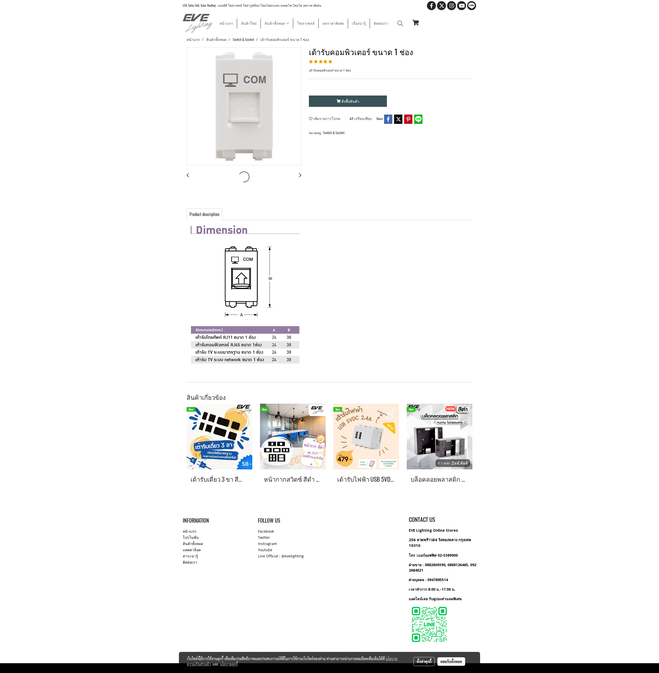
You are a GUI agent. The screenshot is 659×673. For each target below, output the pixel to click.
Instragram (267, 543)
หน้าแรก (226, 23)
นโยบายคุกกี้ (229, 664)
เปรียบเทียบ (362, 118)
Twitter (264, 537)
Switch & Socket (333, 132)
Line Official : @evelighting (281, 556)
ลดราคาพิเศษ (333, 23)
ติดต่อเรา (381, 23)
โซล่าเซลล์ (306, 23)
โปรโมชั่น (191, 537)
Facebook (266, 531)
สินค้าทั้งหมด (275, 23)
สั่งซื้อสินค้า (350, 101)
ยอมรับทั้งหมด (451, 661)
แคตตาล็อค (192, 549)
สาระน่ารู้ (190, 556)
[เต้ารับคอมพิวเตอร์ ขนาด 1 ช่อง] (244, 107)
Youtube (265, 549)
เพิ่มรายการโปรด (326, 118)
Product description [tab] (204, 214)
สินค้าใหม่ (249, 23)
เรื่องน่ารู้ (359, 23)
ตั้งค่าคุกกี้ (424, 661)
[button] (400, 23)
